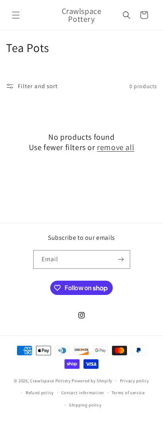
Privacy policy (134, 380)
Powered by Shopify (92, 380)
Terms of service (128, 392)
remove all (115, 147)
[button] (16, 15)
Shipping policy (85, 405)
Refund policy (40, 392)
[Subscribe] (121, 259)
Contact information (82, 392)
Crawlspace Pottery (50, 380)
